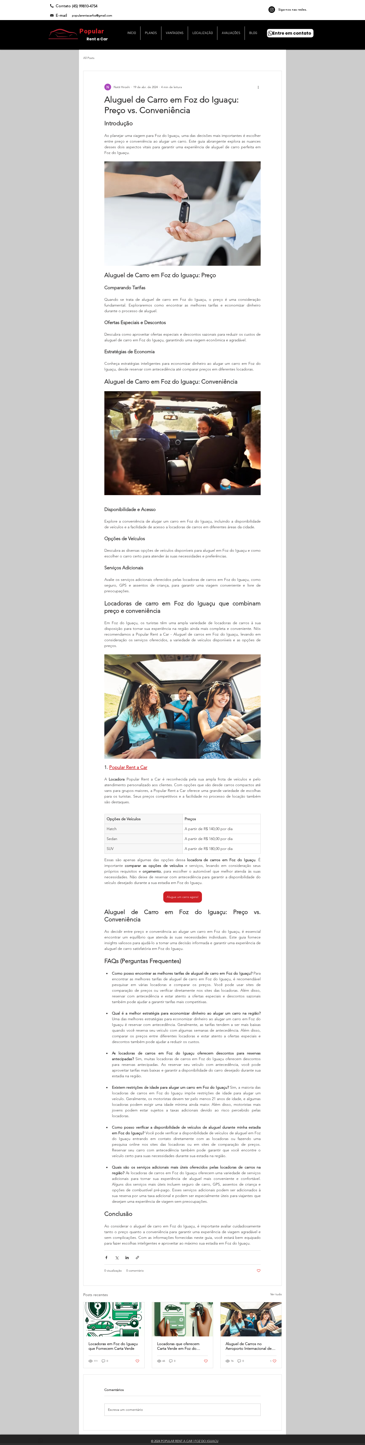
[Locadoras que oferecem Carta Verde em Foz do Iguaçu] (182, 1319)
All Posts (88, 58)
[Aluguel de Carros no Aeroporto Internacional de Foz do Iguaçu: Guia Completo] (251, 1319)
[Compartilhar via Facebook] (106, 1258)
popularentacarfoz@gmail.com (92, 15)
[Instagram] (271, 9)
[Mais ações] (258, 87)
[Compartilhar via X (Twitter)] (117, 1258)
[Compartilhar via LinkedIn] (127, 1258)
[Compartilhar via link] (137, 1258)
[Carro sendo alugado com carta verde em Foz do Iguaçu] (113, 1319)
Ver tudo (276, 1294)
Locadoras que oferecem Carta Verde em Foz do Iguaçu (178, 1346)
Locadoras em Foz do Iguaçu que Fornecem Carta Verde (113, 1346)
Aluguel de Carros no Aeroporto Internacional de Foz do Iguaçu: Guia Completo (249, 1346)
